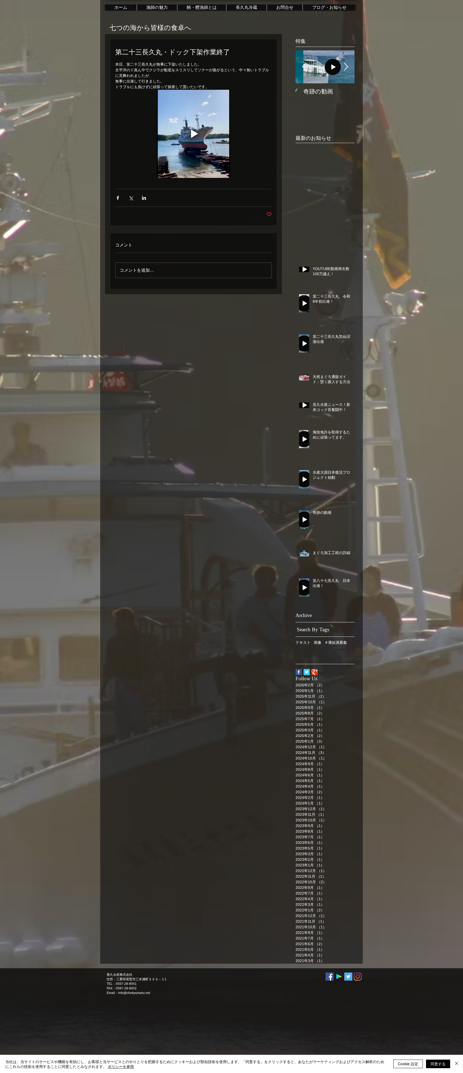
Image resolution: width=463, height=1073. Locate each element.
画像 (317, 642)
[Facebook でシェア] (117, 197)
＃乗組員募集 (335, 642)
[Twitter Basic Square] (307, 672)
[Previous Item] (304, 67)
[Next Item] (345, 67)
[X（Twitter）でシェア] (130, 197)
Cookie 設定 (408, 1063)
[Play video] (193, 134)
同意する (438, 1063)
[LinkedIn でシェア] (144, 197)
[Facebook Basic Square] (299, 672)
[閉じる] (456, 1064)
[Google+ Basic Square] (315, 672)
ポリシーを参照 (121, 1066)
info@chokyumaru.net (134, 993)
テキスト (303, 642)
